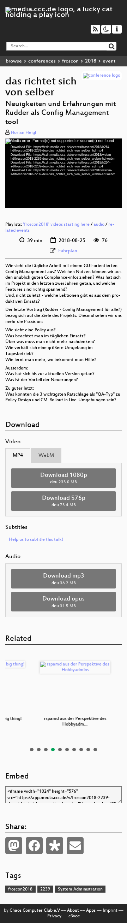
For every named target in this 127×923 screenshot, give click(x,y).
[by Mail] (75, 845)
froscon (70, 61)
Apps (91, 910)
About (73, 910)
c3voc (74, 916)
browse (14, 61)
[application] (63, 173)
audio (98, 224)
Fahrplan (67, 251)
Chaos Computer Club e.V (35, 910)
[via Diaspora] (54, 845)
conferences (42, 61)
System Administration (80, 889)
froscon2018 (20, 889)
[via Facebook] (34, 845)
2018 (90, 61)
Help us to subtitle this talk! (36, 539)
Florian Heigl (23, 132)
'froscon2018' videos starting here (56, 224)
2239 (45, 889)
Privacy (54, 916)
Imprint (110, 910)
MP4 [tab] (18, 455)
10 (95, 749)
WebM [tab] (46, 455)
